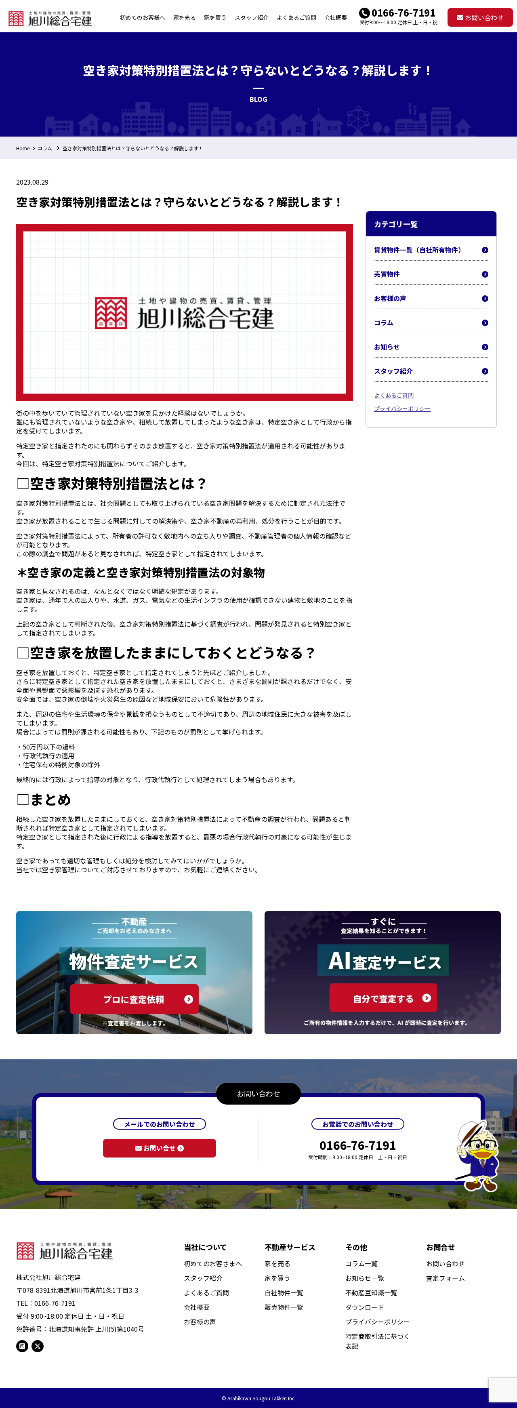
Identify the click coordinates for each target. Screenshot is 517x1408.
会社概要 (197, 1307)
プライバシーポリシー (402, 408)
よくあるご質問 (394, 395)
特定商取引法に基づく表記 (377, 1341)
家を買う (277, 1278)
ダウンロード (364, 1307)
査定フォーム (445, 1278)
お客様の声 (390, 298)
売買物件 (387, 274)
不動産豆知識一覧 (371, 1292)
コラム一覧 (361, 1263)
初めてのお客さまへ (213, 1263)
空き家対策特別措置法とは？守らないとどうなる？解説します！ (133, 148)
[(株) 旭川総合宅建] (50, 17)
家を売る (277, 1263)
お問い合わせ (483, 17)
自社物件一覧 (284, 1292)
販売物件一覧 (284, 1307)
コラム (45, 148)
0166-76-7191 (403, 12)
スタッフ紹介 (393, 371)
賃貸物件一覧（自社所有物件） (419, 250)
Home (22, 148)
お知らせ (387, 346)
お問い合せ (159, 1148)
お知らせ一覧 (364, 1278)
